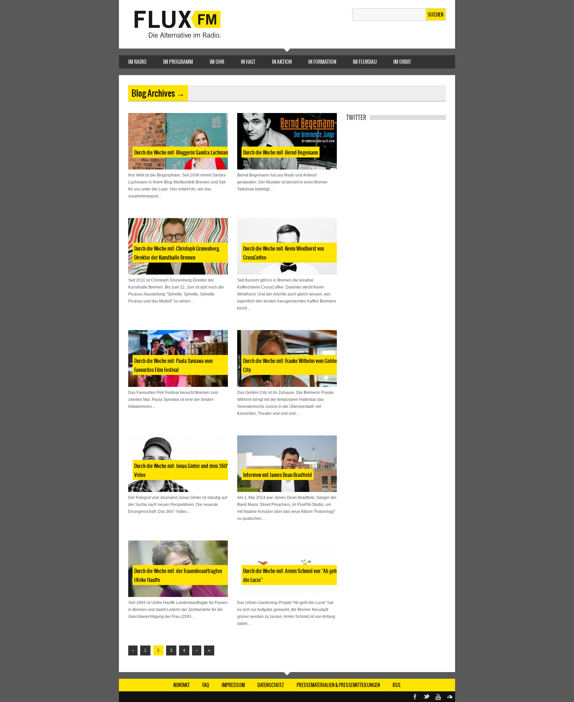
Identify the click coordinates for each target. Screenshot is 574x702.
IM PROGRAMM (178, 61)
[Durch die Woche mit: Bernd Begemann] (287, 141)
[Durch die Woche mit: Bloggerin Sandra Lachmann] (178, 141)
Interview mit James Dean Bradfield (277, 475)
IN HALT (248, 61)
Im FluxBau (365, 61)
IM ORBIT (402, 61)
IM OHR (217, 61)
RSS (397, 685)
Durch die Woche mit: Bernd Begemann (280, 152)
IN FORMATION (322, 61)
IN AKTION (282, 61)
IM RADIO (137, 61)
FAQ (205, 685)
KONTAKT (181, 685)
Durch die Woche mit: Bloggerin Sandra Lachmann (182, 152)
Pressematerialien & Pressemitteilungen (338, 685)
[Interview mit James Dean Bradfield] (287, 463)
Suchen (435, 14)
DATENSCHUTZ (270, 685)
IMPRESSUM (233, 685)
